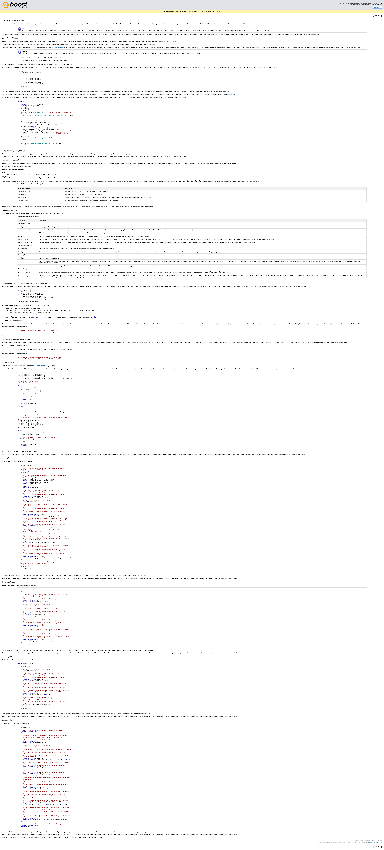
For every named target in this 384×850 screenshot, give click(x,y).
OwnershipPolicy (8, 582)
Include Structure (12, 336)
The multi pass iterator (13, 20)
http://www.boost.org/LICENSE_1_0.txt (373, 842)
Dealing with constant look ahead (15, 321)
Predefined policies (9, 210)
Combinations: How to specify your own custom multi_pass (25, 283)
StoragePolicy (7, 720)
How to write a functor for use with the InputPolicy (29, 366)
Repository (232, 94)
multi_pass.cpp (183, 97)
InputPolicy (6, 458)
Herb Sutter (355, 4)
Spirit (5, 154)
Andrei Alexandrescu (365, 4)
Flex (103, 236)
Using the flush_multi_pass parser (15, 151)
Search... (378, 7)
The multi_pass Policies (11, 160)
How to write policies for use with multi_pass (19, 451)
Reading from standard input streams (16, 339)
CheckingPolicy (8, 657)
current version (209, 12)
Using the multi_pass (10, 38)
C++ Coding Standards (376, 4)
